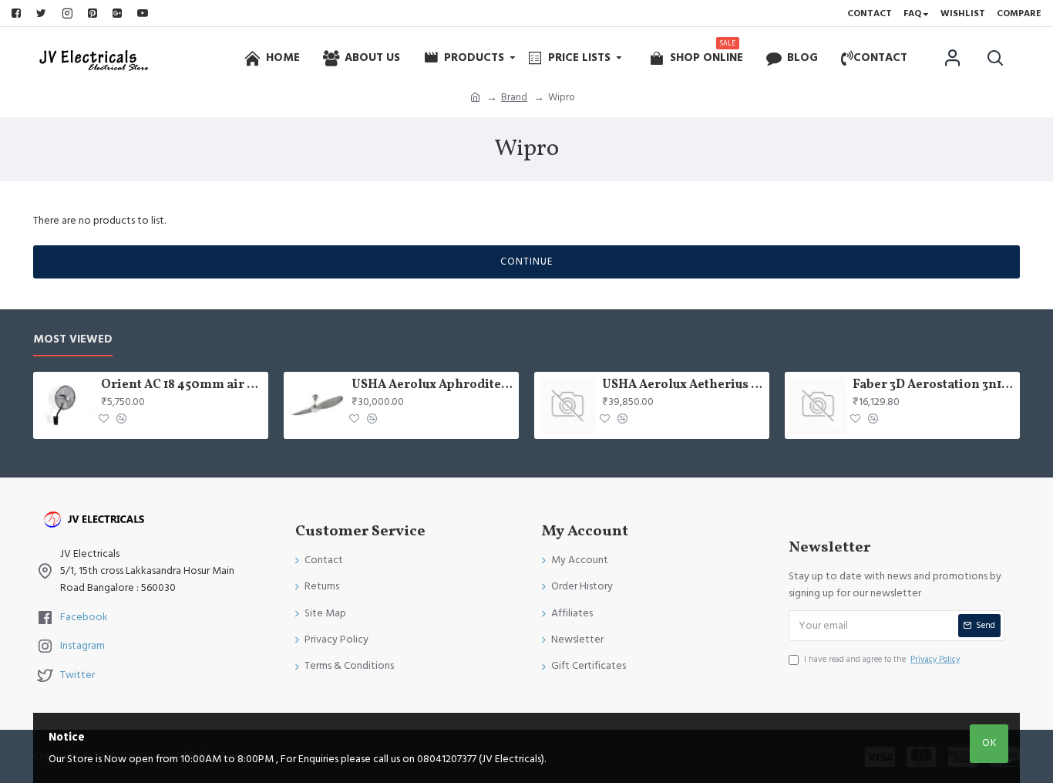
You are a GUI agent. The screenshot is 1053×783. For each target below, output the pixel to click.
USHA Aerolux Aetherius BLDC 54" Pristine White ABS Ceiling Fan (683, 385)
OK (989, 743)
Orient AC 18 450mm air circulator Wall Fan (182, 385)
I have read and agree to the (882, 659)
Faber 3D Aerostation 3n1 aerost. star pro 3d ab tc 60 (933, 385)
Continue (526, 261)
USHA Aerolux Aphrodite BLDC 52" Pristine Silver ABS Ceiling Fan (432, 385)
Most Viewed (73, 339)
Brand (514, 97)
